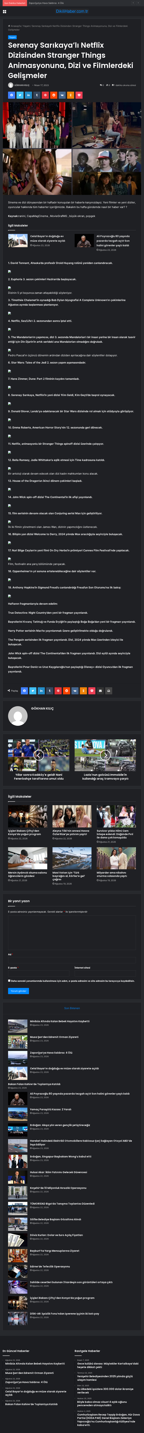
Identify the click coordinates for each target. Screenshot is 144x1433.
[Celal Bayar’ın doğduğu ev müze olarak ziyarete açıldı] (18, 240)
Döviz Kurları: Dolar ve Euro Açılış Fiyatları (56, 1235)
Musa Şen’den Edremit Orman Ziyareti (54, 1037)
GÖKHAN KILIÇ (22, 85)
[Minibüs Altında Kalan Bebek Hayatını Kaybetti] (17, 1026)
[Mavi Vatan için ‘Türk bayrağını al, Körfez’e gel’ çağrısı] (72, 858)
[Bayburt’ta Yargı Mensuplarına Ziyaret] (17, 1255)
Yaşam (26, 26)
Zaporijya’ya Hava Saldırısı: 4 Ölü (46, 3)
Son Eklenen (72, 1008)
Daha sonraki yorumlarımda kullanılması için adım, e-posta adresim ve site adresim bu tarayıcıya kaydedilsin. (73, 980)
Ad (10, 954)
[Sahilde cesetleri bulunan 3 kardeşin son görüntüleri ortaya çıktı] (17, 1287)
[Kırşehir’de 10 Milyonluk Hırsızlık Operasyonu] (17, 1192)
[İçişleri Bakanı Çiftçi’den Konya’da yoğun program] (27, 816)
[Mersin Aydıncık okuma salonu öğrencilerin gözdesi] (27, 858)
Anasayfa (15, 26)
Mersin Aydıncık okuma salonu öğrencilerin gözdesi (27, 874)
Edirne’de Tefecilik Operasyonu (50, 1266)
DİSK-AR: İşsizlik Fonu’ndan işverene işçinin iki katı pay (64, 1313)
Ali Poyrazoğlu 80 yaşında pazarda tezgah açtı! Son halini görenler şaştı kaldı (113, 240)
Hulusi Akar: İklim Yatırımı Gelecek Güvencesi (58, 1172)
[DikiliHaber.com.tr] (72, 11)
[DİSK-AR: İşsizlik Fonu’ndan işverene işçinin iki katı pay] (17, 1318)
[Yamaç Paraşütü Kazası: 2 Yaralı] (17, 1114)
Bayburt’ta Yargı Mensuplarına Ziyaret (54, 1251)
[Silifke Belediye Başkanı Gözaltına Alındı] (17, 1224)
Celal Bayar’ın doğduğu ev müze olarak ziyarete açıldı (64, 1068)
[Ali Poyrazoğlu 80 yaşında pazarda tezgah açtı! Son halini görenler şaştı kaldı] (84, 240)
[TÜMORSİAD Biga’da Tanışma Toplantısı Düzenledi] (17, 1208)
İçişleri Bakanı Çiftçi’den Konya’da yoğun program (24, 832)
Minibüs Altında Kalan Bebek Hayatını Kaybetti (60, 1021)
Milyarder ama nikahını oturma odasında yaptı (112, 874)
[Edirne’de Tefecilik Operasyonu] (17, 1271)
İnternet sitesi (82, 967)
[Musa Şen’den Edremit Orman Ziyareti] (17, 1041)
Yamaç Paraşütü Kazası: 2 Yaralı (50, 1109)
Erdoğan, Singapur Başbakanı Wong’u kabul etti (60, 1156)
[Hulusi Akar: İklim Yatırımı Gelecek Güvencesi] (17, 1177)
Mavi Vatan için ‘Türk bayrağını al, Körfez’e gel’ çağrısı (69, 876)
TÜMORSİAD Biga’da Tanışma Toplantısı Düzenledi (62, 1203)
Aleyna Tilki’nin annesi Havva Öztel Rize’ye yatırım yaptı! (71, 832)
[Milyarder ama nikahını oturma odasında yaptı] (116, 858)
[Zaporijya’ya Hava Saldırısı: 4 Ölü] (17, 1057)
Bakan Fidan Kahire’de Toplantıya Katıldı (34, 1084)
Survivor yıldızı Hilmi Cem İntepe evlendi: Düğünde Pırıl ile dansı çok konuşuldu (115, 834)
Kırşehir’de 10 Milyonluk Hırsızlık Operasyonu (58, 1188)
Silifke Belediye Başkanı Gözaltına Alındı (55, 1219)
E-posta (13, 967)
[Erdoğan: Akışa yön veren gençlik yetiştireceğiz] (17, 1130)
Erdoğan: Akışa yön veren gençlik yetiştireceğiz (60, 1125)
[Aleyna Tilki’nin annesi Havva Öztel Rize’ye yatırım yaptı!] (72, 816)
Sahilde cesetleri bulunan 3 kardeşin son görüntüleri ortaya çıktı (71, 1282)
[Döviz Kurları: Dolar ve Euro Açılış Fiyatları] (17, 1240)
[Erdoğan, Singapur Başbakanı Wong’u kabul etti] (17, 1161)
